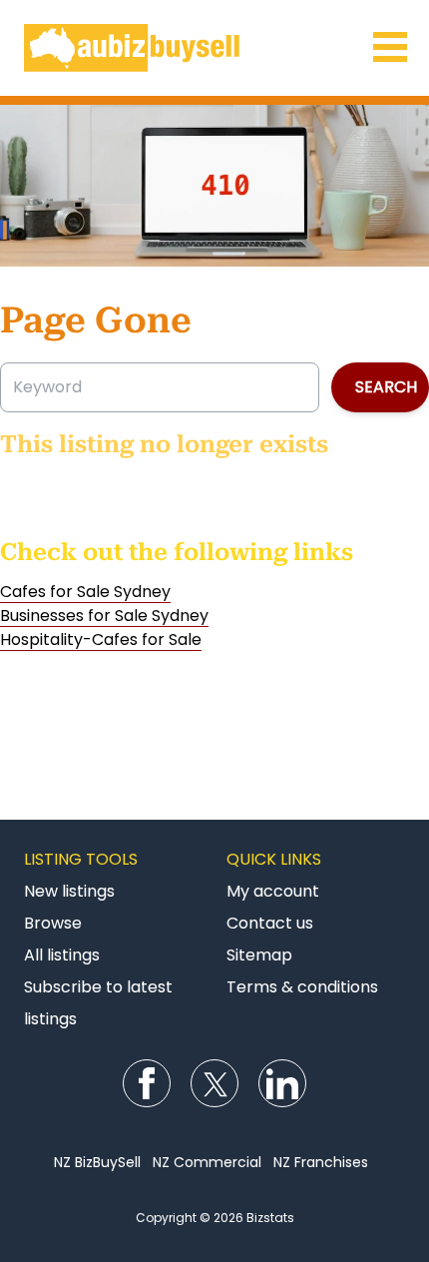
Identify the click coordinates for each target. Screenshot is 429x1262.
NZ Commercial (207, 1162)
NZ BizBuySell (97, 1162)
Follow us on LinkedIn (282, 1083)
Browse (53, 923)
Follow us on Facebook (147, 1083)
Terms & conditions (302, 986)
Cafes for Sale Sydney (85, 591)
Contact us (269, 923)
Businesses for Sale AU (214, 48)
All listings (62, 955)
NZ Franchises (320, 1162)
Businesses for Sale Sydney (104, 615)
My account (272, 891)
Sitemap (259, 955)
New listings (69, 891)
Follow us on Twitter (214, 1083)
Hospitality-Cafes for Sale (101, 639)
